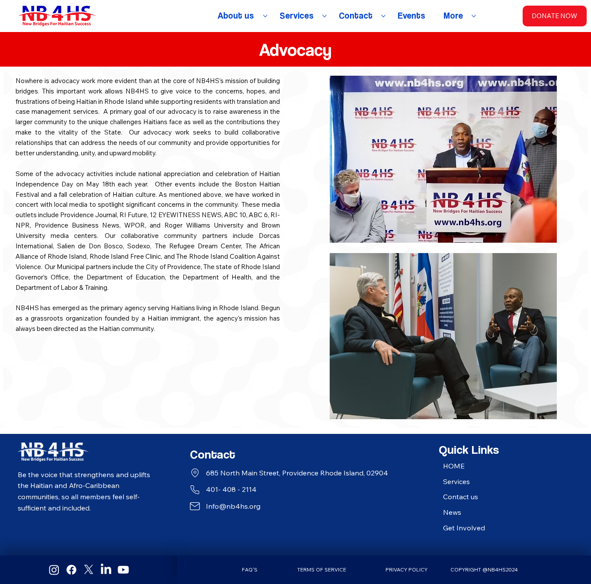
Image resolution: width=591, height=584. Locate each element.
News (452, 512)
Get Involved (464, 527)
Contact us (460, 496)
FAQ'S (249, 569)
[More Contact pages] (383, 16)
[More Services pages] (324, 16)
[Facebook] (71, 569)
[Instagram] (54, 569)
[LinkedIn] (106, 569)
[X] (88, 569)
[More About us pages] (265, 16)
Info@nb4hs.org (233, 506)
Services (456, 481)
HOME (454, 466)
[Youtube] (123, 569)
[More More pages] (474, 16)
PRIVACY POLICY (406, 569)
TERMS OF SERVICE (321, 569)
